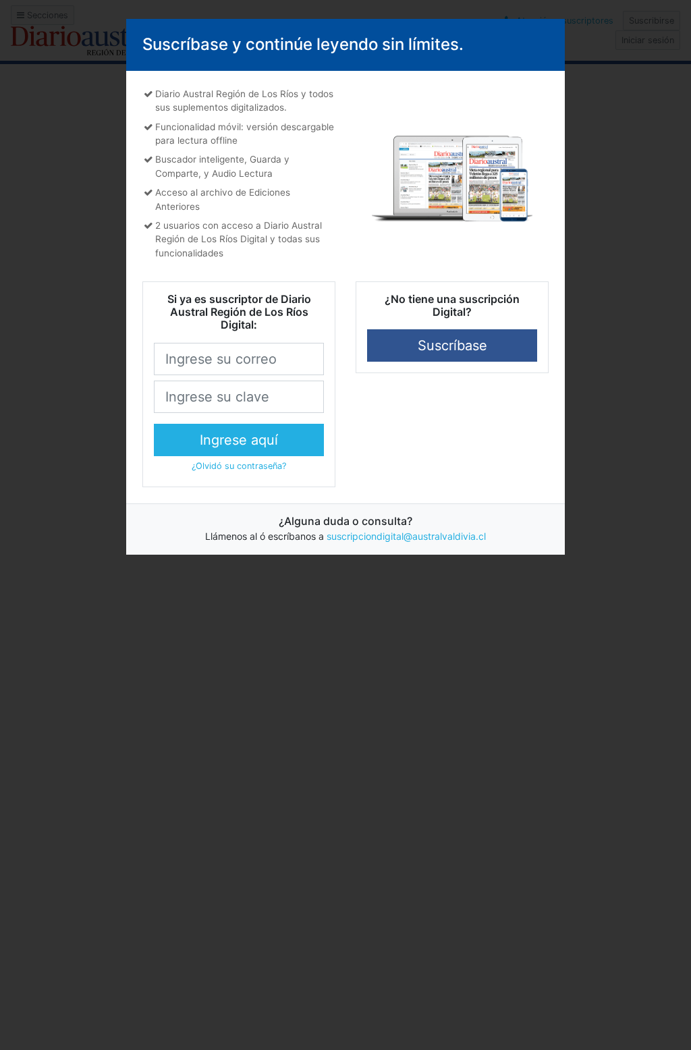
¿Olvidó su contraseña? (239, 466)
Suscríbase (452, 345)
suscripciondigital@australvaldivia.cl (406, 536)
